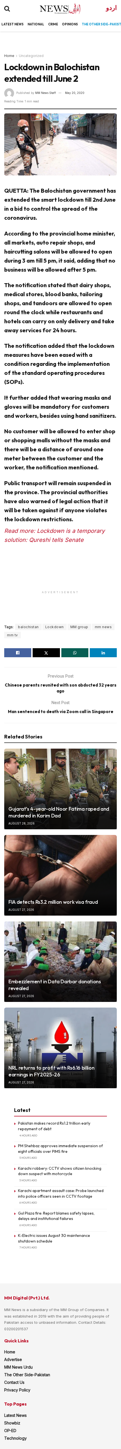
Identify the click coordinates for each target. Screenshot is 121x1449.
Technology (15, 1438)
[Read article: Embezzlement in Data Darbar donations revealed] (60, 961)
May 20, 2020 (74, 92)
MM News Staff (45, 92)
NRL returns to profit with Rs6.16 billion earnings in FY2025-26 (51, 1071)
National (36, 24)
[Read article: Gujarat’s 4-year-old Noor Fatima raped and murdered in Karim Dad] (60, 789)
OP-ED (10, 1430)
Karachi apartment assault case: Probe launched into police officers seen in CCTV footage (61, 1193)
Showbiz (12, 1423)
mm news (103, 627)
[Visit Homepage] (55, 8)
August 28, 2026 (21, 823)
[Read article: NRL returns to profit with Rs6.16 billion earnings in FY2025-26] (60, 1048)
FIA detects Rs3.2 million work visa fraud (53, 902)
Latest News (15, 1415)
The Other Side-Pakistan (27, 1374)
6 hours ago (28, 1202)
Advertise (13, 1359)
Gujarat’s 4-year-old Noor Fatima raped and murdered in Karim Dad (58, 812)
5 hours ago (28, 1158)
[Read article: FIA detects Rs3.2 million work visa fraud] (60, 875)
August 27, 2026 (21, 909)
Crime (53, 24)
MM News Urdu (18, 1367)
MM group (79, 627)
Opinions (70, 24)
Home (9, 56)
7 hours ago (28, 1247)
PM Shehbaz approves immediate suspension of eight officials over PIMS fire (60, 1148)
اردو (111, 7)
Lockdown (54, 627)
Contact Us (14, 1382)
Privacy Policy (17, 1390)
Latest (7, 24)
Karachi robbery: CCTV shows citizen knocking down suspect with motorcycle (59, 1171)
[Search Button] (7, 8)
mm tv (12, 635)
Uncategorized (31, 56)
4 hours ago (28, 1135)
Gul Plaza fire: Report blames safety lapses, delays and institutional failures (56, 1216)
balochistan (28, 627)
